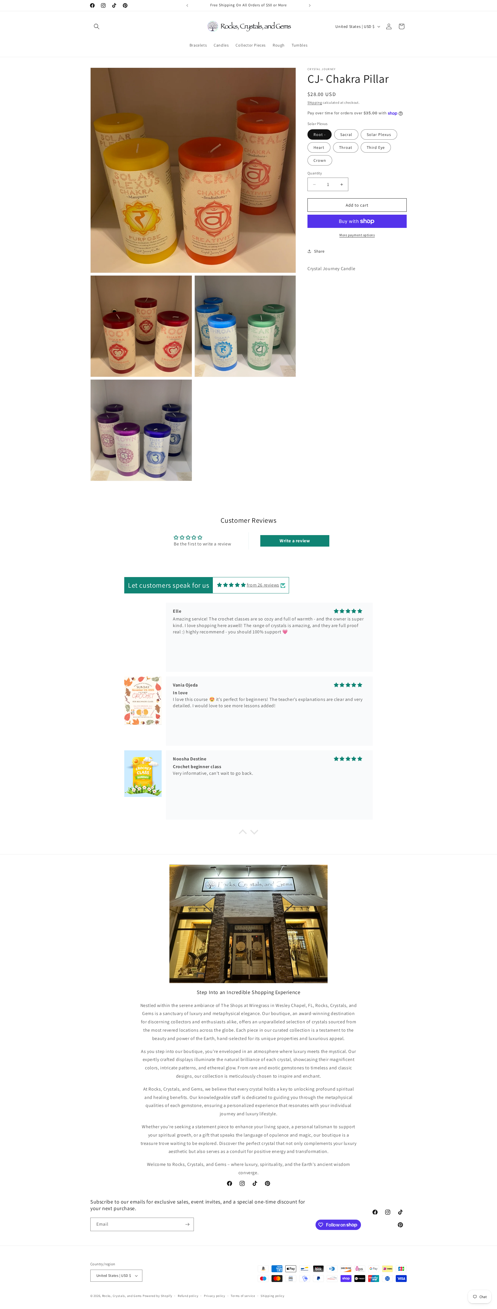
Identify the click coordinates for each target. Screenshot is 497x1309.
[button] (96, 26)
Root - (320, 134)
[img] (231, 585)
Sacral (346, 134)
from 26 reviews (263, 585)
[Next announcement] (309, 5)
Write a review (295, 541)
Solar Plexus (379, 134)
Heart (319, 147)
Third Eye (376, 147)
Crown (320, 160)
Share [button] (319, 251)
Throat (345, 147)
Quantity (314, 173)
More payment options (357, 235)
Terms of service (243, 1296)
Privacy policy (214, 1296)
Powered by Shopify (157, 1296)
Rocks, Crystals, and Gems (122, 1296)
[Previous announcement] (187, 5)
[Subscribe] (187, 1224)
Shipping (314, 102)
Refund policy (188, 1296)
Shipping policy (272, 1296)
